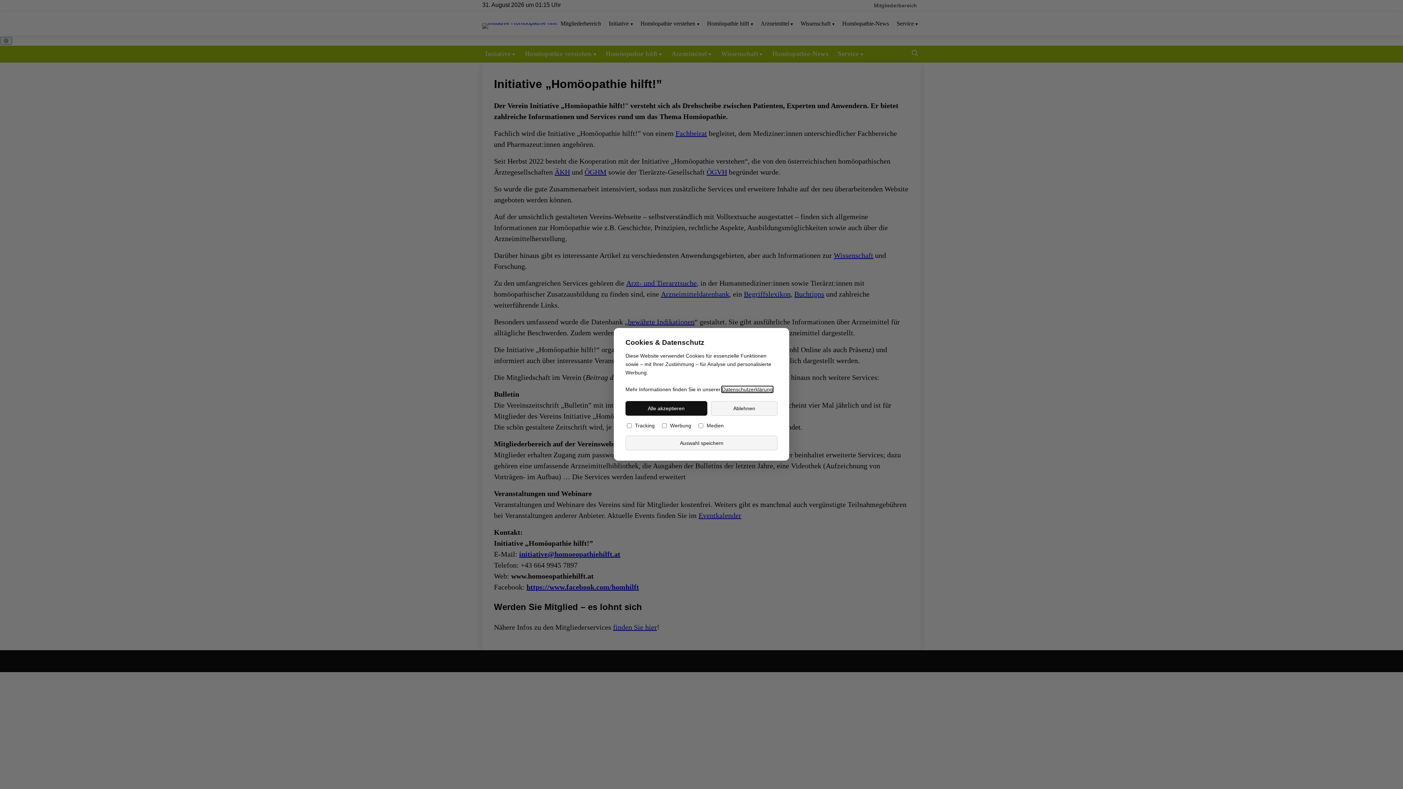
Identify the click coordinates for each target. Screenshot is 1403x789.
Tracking (645, 426)
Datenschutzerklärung (747, 389)
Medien (715, 426)
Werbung (680, 426)
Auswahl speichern (701, 443)
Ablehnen (744, 408)
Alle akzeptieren (666, 408)
